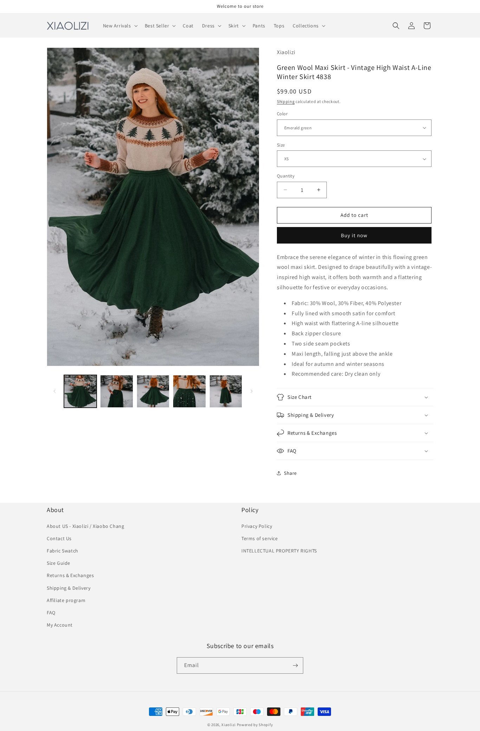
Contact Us (59, 538)
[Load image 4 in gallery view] (189, 391)
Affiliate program (66, 600)
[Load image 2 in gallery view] (116, 391)
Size (281, 145)
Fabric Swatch (62, 551)
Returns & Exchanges (70, 575)
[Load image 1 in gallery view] (80, 391)
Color (282, 114)
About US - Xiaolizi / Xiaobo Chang (85, 526)
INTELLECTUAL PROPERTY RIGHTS (279, 551)
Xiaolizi (228, 724)
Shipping (286, 101)
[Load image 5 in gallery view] (225, 391)
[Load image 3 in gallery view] (153, 391)
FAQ (51, 612)
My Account (60, 625)
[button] (120, 25)
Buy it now (354, 235)
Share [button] (290, 473)
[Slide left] (54, 391)
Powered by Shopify (255, 724)
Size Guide (58, 563)
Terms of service (259, 538)
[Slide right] (251, 391)
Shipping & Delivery (68, 588)
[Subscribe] (295, 665)
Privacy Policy (256, 526)
